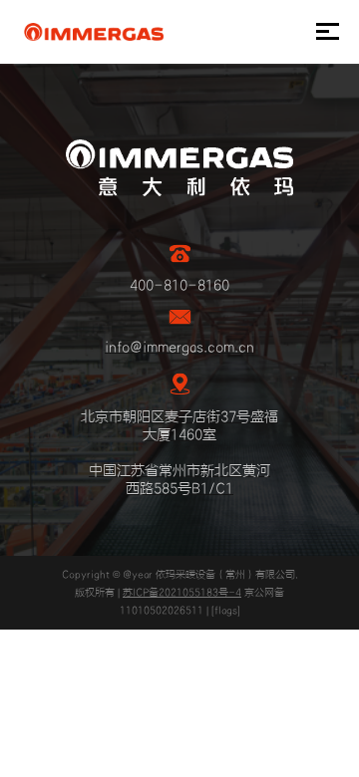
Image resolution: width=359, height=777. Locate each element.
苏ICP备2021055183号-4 (182, 593)
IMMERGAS (93, 32)
